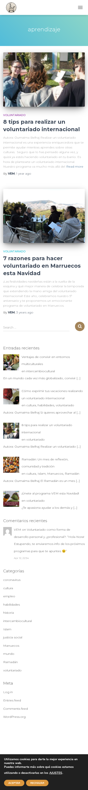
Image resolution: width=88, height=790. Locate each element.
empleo (9, 596)
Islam (7, 629)
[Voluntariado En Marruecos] (12, 7)
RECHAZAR (37, 783)
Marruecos (11, 646)
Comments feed (15, 709)
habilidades (11, 604)
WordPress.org (14, 717)
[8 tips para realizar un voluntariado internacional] (44, 79)
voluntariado (14, 115)
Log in (8, 692)
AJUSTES (55, 773)
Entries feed (12, 700)
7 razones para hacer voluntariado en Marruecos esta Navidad (42, 265)
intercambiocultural (17, 621)
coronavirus (12, 580)
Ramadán (10, 662)
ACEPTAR (14, 783)
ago (23, 173)
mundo (8, 654)
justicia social (12, 637)
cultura (8, 588)
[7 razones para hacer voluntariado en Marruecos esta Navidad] (44, 216)
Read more (74, 166)
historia (8, 613)
